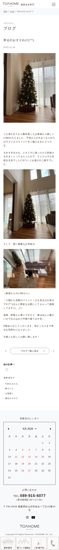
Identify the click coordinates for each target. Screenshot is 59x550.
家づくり (9, 388)
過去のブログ (11, 398)
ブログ (12, 11)
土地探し (9, 393)
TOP (5, 11)
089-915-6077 (33, 496)
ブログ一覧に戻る (29, 351)
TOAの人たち (11, 384)
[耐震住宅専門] (11, 5)
